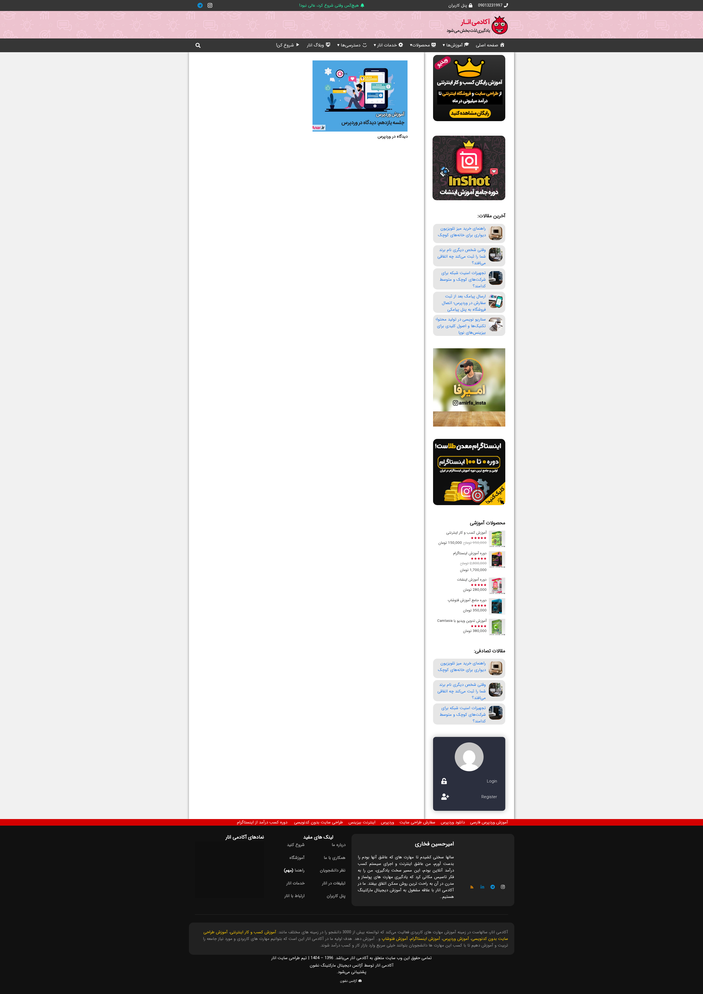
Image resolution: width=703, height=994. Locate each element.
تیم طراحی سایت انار (289, 958)
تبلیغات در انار (333, 883)
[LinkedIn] (482, 887)
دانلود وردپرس (453, 822)
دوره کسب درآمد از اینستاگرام (262, 822)
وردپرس (387, 822)
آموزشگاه (297, 857)
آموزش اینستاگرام (425, 938)
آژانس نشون (349, 981)
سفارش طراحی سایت (417, 822)
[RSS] (472, 887)
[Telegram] (200, 5)
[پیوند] (477, 25)
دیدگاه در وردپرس (393, 136)
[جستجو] (198, 45)
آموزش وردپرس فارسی (489, 822)
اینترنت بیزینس (361, 822)
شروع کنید (296, 845)
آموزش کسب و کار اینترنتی (253, 932)
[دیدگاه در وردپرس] (360, 96)
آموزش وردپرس (456, 938)
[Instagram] (210, 5)
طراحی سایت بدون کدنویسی (318, 822)
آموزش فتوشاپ (395, 938)
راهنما (300, 870)
